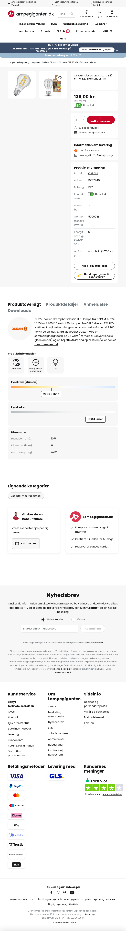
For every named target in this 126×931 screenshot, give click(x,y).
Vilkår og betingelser (97, 712)
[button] (60, 78)
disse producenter (94, 642)
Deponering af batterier (104, 899)
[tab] (24, 304)
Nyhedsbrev (56, 722)
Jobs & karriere (58, 733)
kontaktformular (62, 668)
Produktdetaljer (62, 304)
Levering (13, 734)
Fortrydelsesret (94, 717)
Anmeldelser (56, 739)
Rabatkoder (55, 745)
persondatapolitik (63, 672)
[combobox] (67, 14)
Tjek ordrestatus (18, 723)
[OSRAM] (19, 328)
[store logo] (31, 13)
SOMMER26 (96, 49)
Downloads (19, 310)
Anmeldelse (96, 304)
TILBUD (60, 31)
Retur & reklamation (21, 746)
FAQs (11, 712)
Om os (52, 706)
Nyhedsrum (55, 755)
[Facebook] (53, 892)
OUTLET (108, 31)
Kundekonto (15, 740)
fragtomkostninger (86, 914)
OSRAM (93, 173)
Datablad (88, 105)
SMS (50, 728)
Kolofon (89, 723)
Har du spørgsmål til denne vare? (96, 276)
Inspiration (55, 750)
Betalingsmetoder (19, 728)
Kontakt (13, 717)
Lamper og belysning (18, 62)
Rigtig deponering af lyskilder (63, 904)
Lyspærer (35, 62)
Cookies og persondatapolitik (76, 899)
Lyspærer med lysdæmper (26, 495)
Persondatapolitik (19, 899)
